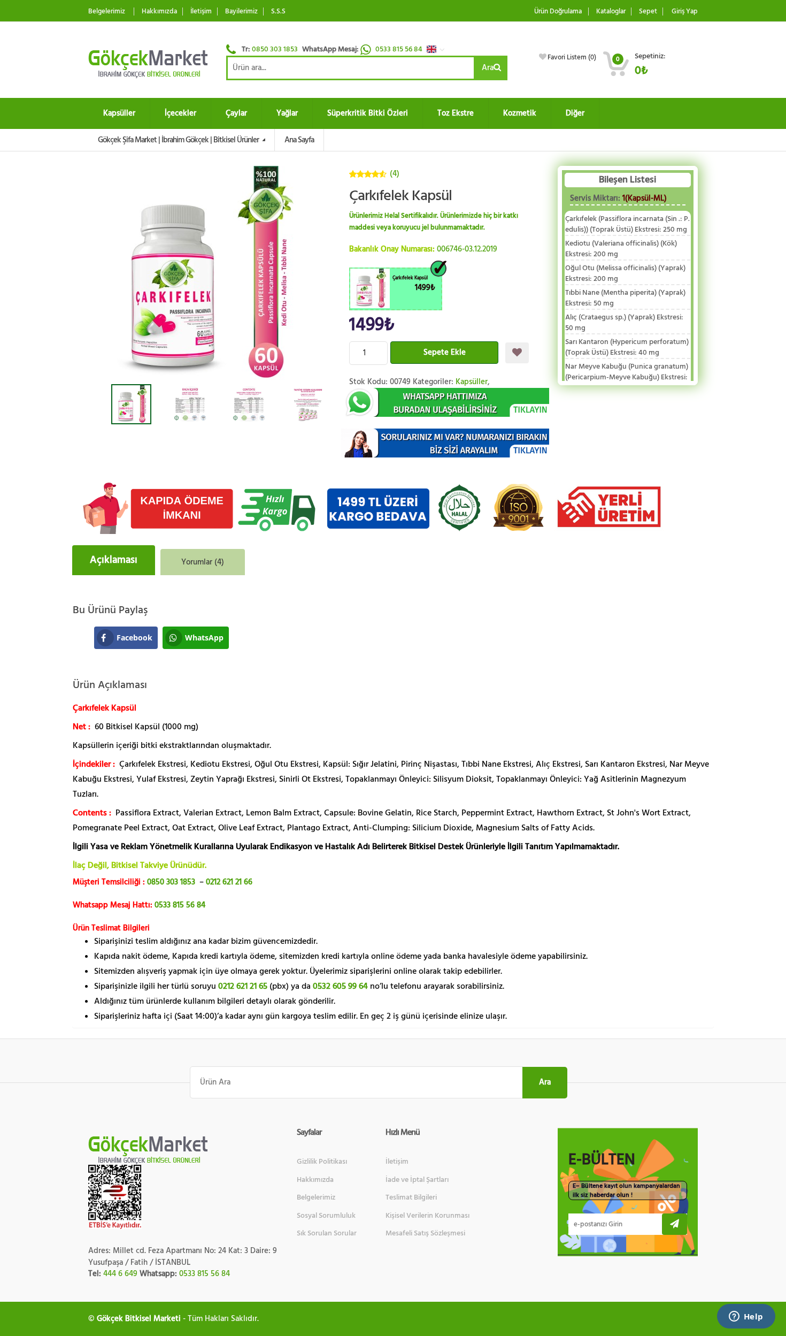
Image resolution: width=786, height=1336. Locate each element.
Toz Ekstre (455, 113)
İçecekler (180, 113)
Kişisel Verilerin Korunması (427, 1215)
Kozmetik (519, 113)
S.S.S (278, 11)
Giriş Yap (685, 11)
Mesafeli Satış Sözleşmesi (425, 1233)
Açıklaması (113, 560)
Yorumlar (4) (202, 562)
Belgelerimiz (106, 11)
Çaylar (236, 113)
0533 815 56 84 (399, 49)
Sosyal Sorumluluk (326, 1215)
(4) (394, 173)
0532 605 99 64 (340, 986)
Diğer (575, 113)
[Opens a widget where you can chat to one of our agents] (745, 1317)
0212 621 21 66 (229, 882)
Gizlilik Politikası (322, 1161)
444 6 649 (120, 1273)
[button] (438, 49)
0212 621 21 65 (242, 986)
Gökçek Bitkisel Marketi (139, 1318)
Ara (488, 67)
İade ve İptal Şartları (417, 1179)
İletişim (201, 11)
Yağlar (287, 113)
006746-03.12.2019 (467, 249)
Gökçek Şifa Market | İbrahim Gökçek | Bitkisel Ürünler (179, 140)
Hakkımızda (159, 11)
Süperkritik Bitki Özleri (367, 113)
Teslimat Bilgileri (411, 1197)
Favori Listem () (572, 57)
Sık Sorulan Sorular (327, 1233)
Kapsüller (119, 113)
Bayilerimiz (241, 11)
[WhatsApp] (445, 402)
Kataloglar (611, 11)
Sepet (648, 11)
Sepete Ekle (444, 352)
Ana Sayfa (299, 140)
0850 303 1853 (275, 49)
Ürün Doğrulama (558, 11)
